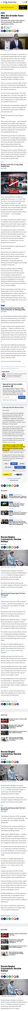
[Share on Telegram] (7, 31)
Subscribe (21, 397)
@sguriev (5, 378)
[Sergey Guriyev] (2, 27)
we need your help (10, 442)
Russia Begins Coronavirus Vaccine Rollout (11, 539)
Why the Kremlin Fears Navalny (12, 16)
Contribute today (23, 7)
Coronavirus (13, 701)
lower (8, 240)
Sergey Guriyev (8, 26)
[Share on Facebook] (2, 31)
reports (3, 634)
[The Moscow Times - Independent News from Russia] (9, 2)
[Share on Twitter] (4, 31)
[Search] (24, 2)
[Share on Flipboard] (15, 31)
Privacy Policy (14, 400)
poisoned (16, 199)
